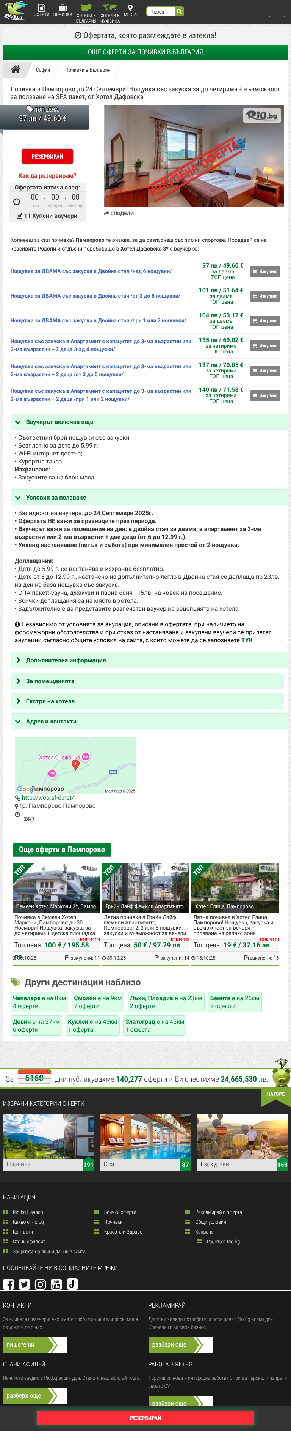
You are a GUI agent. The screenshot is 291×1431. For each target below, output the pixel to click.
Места (130, 14)
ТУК (247, 640)
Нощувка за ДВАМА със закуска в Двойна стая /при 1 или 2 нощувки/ (98, 321)
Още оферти (145, 52)
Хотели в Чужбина (110, 18)
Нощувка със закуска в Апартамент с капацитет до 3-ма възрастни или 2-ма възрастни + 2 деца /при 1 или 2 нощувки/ (101, 395)
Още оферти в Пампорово (62, 849)
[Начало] (17, 70)
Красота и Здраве (122, 1232)
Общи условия (210, 1222)
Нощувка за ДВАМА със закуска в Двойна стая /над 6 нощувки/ (91, 271)
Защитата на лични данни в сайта (49, 1252)
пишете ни (20, 1345)
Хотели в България (86, 18)
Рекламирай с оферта (218, 1212)
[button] (277, 11)
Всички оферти (119, 1212)
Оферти (42, 14)
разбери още (169, 1345)
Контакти (22, 1232)
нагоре (276, 1094)
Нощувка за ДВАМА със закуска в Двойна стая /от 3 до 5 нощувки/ (95, 296)
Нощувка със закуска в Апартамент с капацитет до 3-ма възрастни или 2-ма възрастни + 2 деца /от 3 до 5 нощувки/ (101, 371)
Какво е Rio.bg (28, 1222)
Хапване (203, 1232)
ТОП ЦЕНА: (47, 110)
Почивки (62, 14)
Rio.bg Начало (27, 1212)
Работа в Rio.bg (222, 1242)
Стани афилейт (28, 1242)
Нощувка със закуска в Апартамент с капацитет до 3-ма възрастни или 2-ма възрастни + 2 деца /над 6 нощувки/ (101, 346)
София (43, 70)
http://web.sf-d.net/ (47, 797)
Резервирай (47, 156)
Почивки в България (87, 70)
